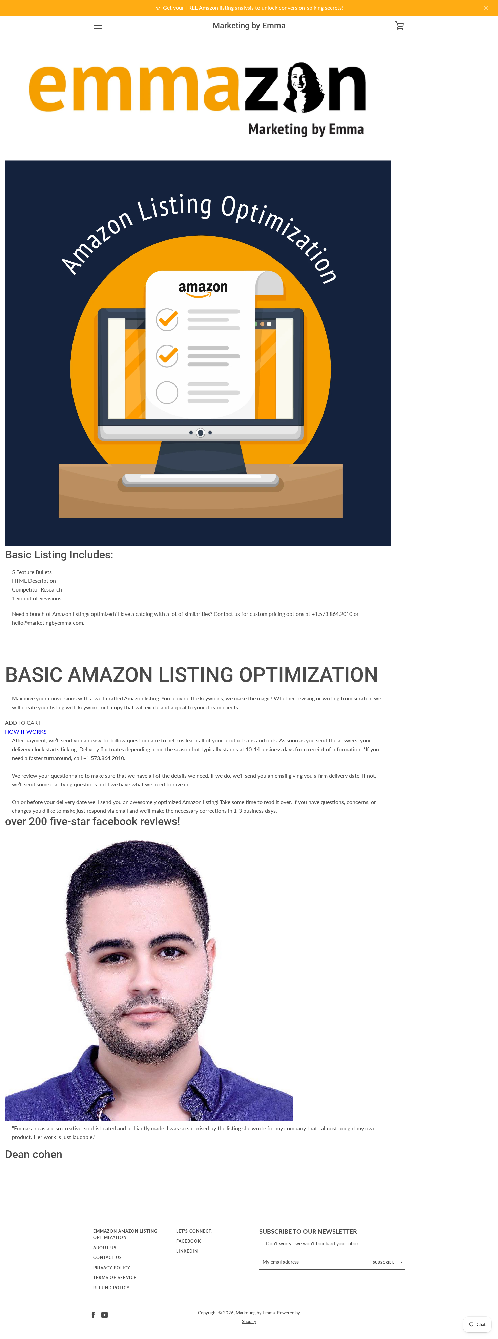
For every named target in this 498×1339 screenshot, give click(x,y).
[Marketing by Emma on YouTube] (104, 1314)
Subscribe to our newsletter (308, 1231)
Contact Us (107, 1257)
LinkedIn (187, 1251)
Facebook (188, 1241)
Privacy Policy (111, 1267)
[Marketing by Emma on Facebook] (93, 1314)
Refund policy (111, 1287)
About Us (105, 1247)
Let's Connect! (194, 1231)
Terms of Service (115, 1277)
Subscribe (384, 1262)
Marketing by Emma (249, 25)
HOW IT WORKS (26, 731)
